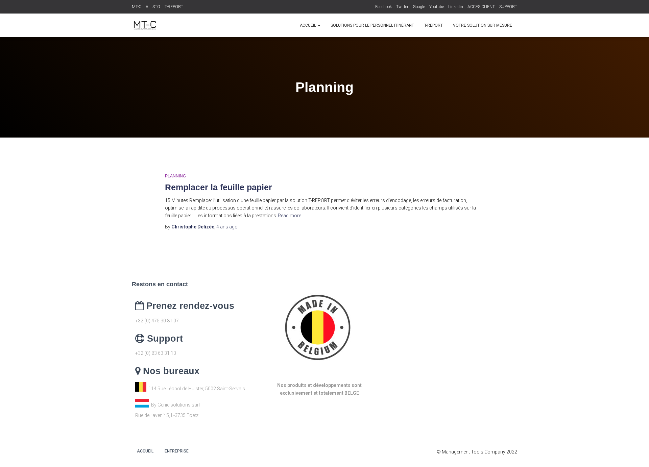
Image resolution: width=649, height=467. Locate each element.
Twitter (402, 6)
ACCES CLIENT (481, 6)
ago (227, 226)
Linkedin (455, 6)
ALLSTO (153, 6)
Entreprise (177, 451)
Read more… (291, 215)
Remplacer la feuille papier (218, 187)
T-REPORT (174, 6)
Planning (175, 176)
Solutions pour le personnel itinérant (372, 25)
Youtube (436, 6)
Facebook (383, 6)
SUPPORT (508, 6)
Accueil (308, 25)
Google (419, 6)
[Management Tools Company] (144, 25)
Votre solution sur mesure (482, 25)
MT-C (136, 6)
